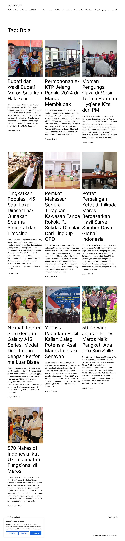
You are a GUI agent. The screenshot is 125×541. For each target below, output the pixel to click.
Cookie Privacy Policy (45, 10)
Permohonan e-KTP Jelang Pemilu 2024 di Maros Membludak (62, 92)
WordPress (113, 535)
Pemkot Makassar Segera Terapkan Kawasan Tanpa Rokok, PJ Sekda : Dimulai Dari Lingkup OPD (62, 216)
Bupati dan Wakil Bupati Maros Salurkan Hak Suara (25, 89)
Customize (12, 533)
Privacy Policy (67, 10)
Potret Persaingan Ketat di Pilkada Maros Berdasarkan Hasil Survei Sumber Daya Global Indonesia (99, 216)
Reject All (24, 533)
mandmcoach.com (15, 5)
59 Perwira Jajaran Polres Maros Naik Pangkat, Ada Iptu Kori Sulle (97, 339)
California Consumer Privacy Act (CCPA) (22, 10)
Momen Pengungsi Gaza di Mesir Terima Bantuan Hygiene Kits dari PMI (99, 95)
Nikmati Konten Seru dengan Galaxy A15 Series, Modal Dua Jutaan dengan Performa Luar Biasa (25, 345)
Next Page (112, 517)
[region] (24, 527)
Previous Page (14, 517)
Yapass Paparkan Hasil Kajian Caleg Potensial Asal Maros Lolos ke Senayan (62, 342)
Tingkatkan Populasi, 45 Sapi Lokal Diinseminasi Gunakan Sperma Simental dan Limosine (22, 213)
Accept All (36, 533)
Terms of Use (78, 10)
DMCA (57, 10)
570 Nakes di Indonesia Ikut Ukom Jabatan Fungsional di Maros (24, 459)
